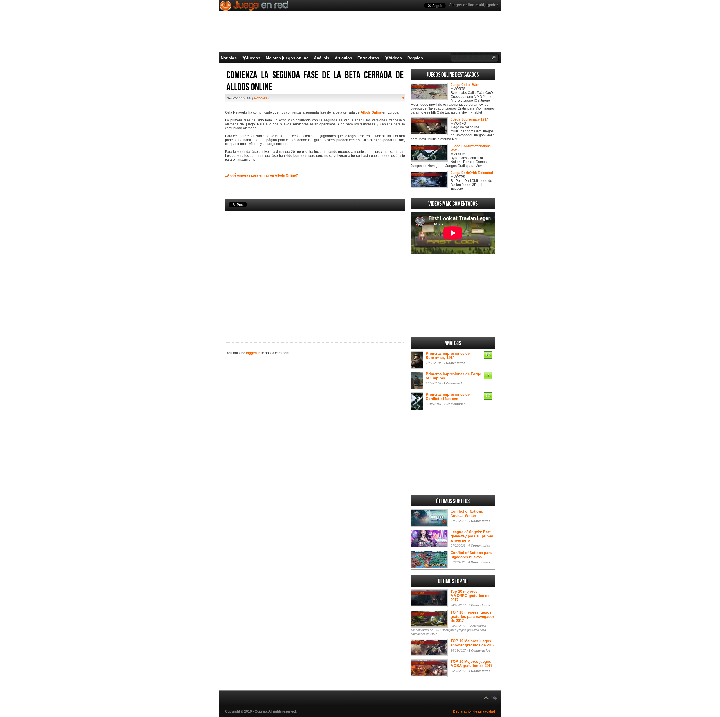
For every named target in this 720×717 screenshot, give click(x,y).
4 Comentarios (479, 671)
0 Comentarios (454, 363)
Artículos (343, 58)
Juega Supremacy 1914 (470, 119)
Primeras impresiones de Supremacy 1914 (448, 355)
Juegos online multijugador (473, 5)
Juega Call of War (465, 85)
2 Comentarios (454, 404)
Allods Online (371, 112)
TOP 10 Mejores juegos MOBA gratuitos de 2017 (471, 663)
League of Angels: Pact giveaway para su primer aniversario (472, 536)
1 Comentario (454, 383)
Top (494, 698)
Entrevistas (368, 58)
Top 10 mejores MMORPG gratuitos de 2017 (470, 595)
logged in (253, 353)
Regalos (415, 58)
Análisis (321, 58)
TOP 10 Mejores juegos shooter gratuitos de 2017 (473, 643)
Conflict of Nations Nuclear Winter (467, 513)
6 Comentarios (479, 605)
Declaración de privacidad (474, 711)
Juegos (253, 58)
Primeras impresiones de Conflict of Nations (448, 396)
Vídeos (395, 58)
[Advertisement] (315, 267)
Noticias (229, 58)
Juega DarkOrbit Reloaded (472, 173)
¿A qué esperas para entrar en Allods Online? (261, 175)
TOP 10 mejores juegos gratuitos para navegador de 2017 (472, 616)
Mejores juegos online (287, 58)
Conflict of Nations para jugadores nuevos (471, 555)
